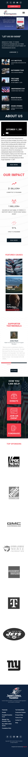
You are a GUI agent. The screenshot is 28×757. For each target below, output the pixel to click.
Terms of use (19, 717)
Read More (14, 370)
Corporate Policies (20, 712)
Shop (16, 722)
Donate (4, 712)
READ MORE (14, 164)
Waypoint (25, 746)
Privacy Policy (19, 715)
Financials (4, 710)
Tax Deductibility (19, 710)
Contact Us (18, 720)
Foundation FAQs (6, 728)
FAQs (9, 721)
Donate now (14, 6)
